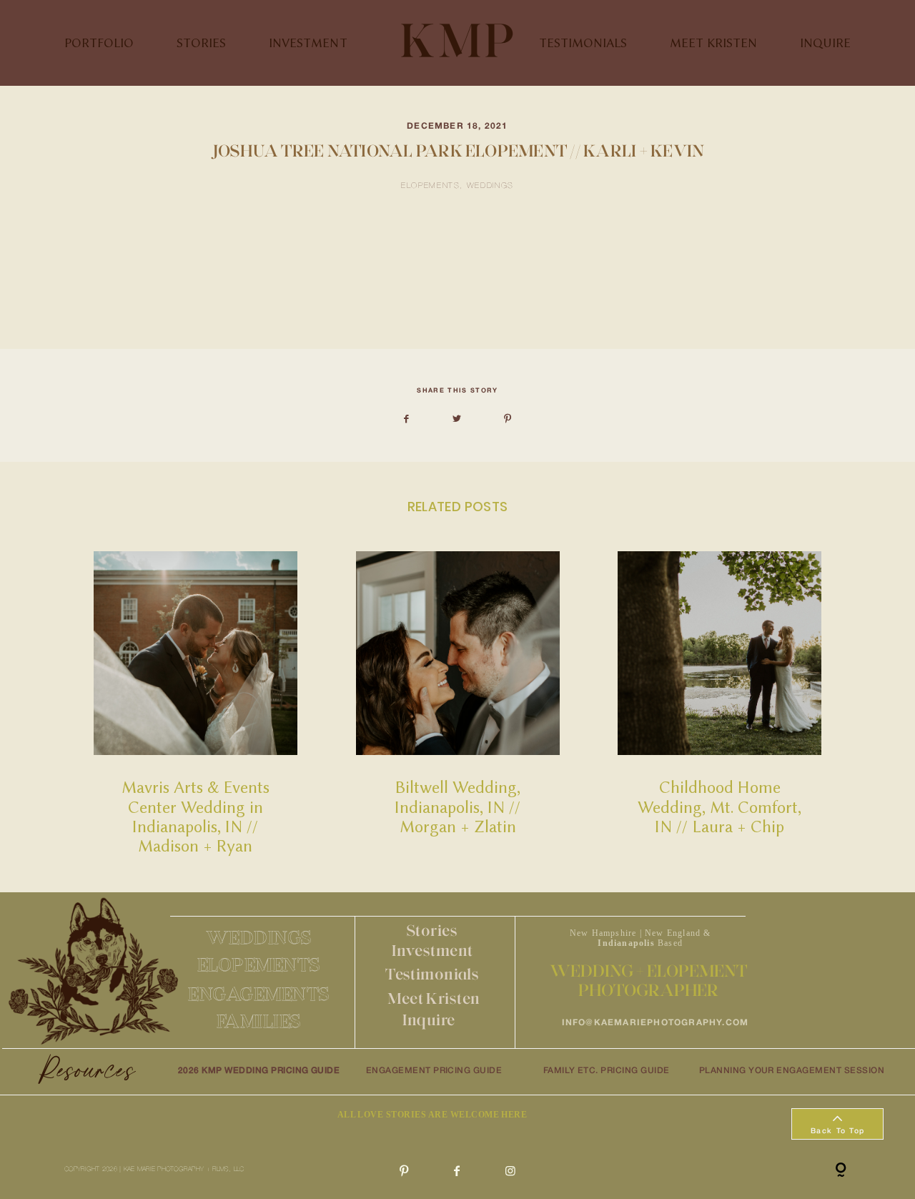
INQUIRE (825, 42)
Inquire (428, 1020)
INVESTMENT (308, 42)
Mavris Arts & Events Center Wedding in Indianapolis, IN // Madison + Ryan (195, 703)
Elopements (430, 185)
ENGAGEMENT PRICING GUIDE (434, 1071)
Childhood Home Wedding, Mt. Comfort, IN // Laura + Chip (719, 703)
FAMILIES (259, 1021)
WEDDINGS (259, 937)
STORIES (201, 42)
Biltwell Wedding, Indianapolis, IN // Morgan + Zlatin (458, 703)
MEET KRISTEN (713, 42)
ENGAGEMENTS (259, 993)
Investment (432, 950)
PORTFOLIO (99, 42)
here (239, 305)
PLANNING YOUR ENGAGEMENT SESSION (791, 1071)
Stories (432, 930)
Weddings (490, 185)
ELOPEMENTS (259, 964)
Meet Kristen (433, 998)
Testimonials (432, 974)
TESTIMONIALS (583, 42)
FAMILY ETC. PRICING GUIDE (606, 1071)
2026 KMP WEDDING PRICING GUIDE (259, 1071)
